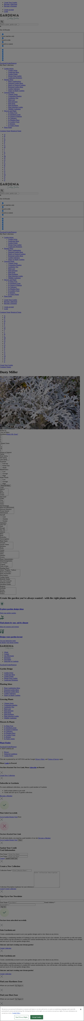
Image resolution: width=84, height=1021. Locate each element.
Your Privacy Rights (21, 1017)
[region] (42, 1013)
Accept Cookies (36, 1017)
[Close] (80, 1009)
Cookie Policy (16, 1013)
